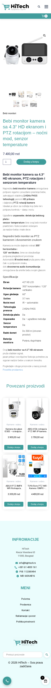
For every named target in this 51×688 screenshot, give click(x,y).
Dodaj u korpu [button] (14, 447)
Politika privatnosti (25, 621)
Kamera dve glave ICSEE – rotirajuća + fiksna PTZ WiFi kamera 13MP (14, 432)
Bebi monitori (9, 113)
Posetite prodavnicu (13, 369)
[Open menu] (46, 7)
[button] (44, 35)
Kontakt (26, 610)
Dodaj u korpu (31, 161)
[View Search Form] (39, 6)
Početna (25, 599)
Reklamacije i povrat (26, 616)
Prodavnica (25, 604)
